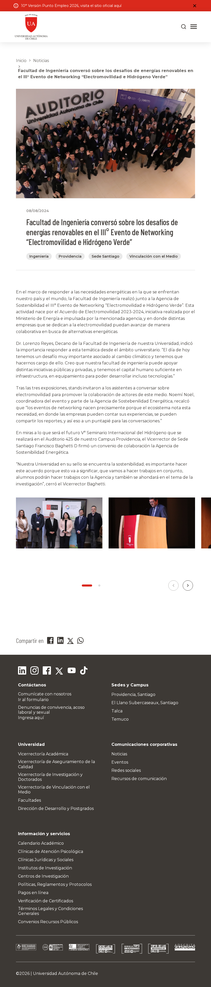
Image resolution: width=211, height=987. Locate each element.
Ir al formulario (33, 699)
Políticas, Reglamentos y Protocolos (55, 884)
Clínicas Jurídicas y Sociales (45, 859)
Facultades (29, 800)
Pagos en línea (33, 892)
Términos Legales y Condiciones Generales (50, 911)
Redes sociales (126, 770)
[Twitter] (59, 671)
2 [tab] (99, 585)
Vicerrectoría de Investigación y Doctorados (50, 777)
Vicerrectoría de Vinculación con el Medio (54, 789)
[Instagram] (34, 671)
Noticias (41, 60)
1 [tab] (87, 585)
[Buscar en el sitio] (183, 26)
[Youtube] (71, 671)
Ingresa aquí (31, 717)
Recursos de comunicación (139, 778)
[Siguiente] (188, 585)
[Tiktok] (84, 671)
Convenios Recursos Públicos (48, 921)
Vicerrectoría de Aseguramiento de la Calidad (56, 764)
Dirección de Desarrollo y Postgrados (56, 808)
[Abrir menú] (193, 26)
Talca (116, 711)
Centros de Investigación (43, 876)
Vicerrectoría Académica (43, 754)
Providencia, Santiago (133, 694)
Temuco (120, 719)
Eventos (119, 762)
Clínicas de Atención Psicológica (50, 851)
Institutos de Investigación (45, 868)
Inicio (21, 60)
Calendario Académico (41, 843)
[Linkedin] (22, 671)
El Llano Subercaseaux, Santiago (144, 702)
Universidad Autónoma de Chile (65, 973)
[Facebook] (47, 671)
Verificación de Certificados (45, 900)
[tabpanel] (59, 529)
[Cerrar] (194, 6)
